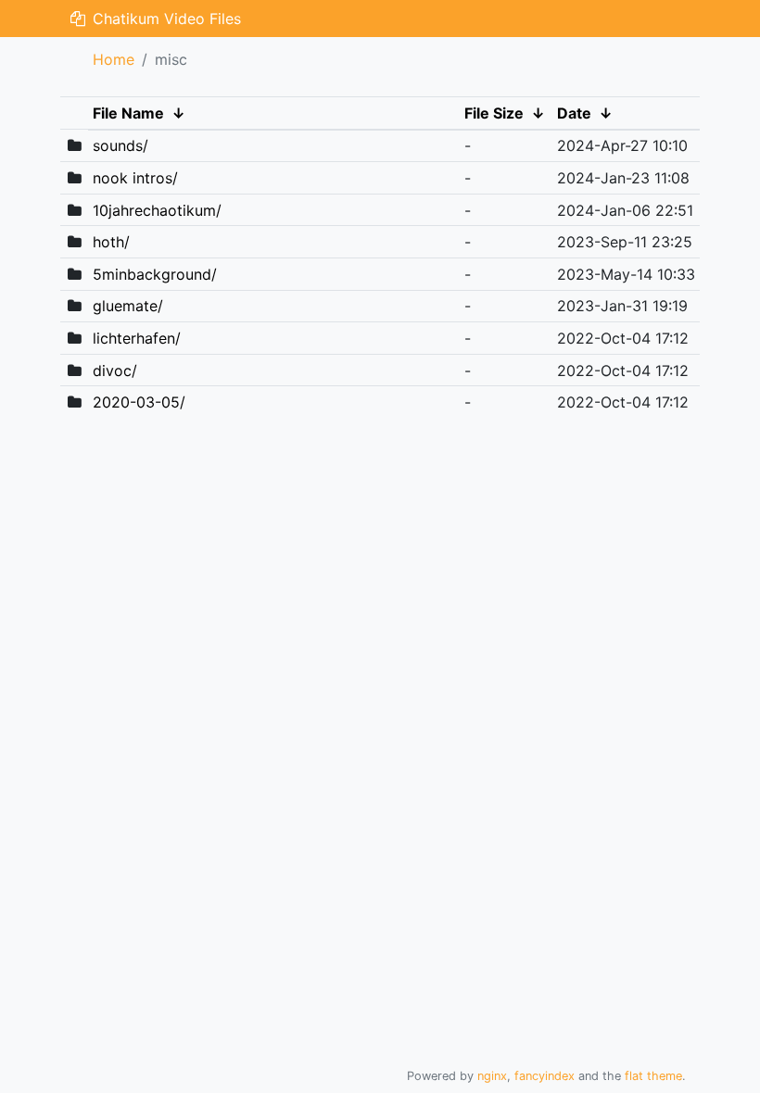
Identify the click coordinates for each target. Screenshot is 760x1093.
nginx (492, 1076)
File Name (128, 113)
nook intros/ (135, 178)
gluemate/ (128, 305)
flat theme (653, 1076)
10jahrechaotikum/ (157, 210)
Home (113, 59)
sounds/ (120, 145)
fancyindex (544, 1076)
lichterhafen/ (137, 338)
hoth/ (111, 241)
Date (574, 113)
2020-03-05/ (139, 402)
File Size (494, 113)
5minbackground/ (155, 274)
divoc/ (115, 370)
